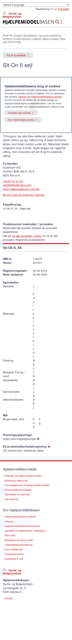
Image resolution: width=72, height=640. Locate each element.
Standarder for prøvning (17, 494)
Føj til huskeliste (16, 55)
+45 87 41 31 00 (13, 181)
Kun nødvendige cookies (21, 119)
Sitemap (9, 521)
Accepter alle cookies (19, 112)
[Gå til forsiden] (24, 22)
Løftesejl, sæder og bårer (45, 38)
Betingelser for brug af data (19, 540)
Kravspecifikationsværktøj (18, 489)
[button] (58, 21)
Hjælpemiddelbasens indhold (20, 516)
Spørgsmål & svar (14, 558)
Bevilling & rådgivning (16, 480)
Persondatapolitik (14, 549)
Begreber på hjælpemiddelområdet (23, 475)
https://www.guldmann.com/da (21, 189)
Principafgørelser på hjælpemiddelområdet (27, 485)
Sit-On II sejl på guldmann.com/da (23, 195)
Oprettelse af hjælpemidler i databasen (25, 530)
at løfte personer (22, 38)
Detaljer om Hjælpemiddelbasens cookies (40, 96)
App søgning (11, 499)
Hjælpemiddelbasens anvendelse (22, 526)
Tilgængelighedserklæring (18, 544)
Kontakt (9, 598)
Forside (18, 35)
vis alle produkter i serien (27, 236)
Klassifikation (30, 35)
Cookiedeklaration (14, 554)
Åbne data (10, 535)
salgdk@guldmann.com (17, 185)
